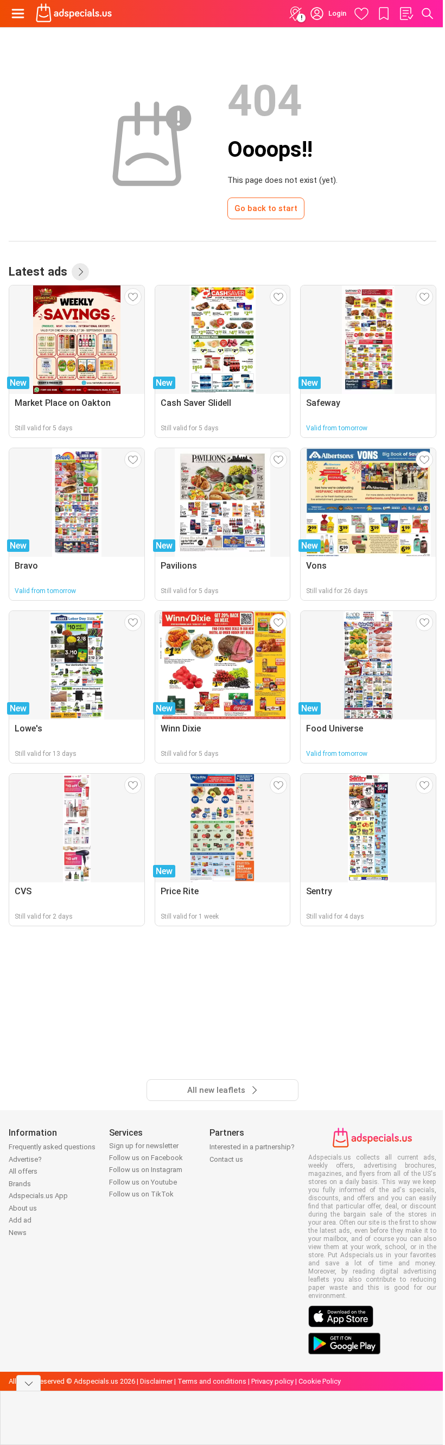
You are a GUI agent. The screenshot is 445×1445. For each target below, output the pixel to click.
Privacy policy (272, 1381)
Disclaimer (156, 1381)
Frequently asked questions (52, 1147)
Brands (20, 1184)
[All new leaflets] (80, 272)
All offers (23, 1171)
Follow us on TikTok (141, 1194)
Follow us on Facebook (146, 1158)
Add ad (20, 1220)
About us (23, 1208)
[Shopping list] (406, 13)
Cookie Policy (319, 1381)
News (18, 1232)
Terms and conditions (211, 1381)
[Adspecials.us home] (74, 13)
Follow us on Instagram (145, 1170)
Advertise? (25, 1159)
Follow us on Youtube (143, 1182)
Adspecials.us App (38, 1196)
